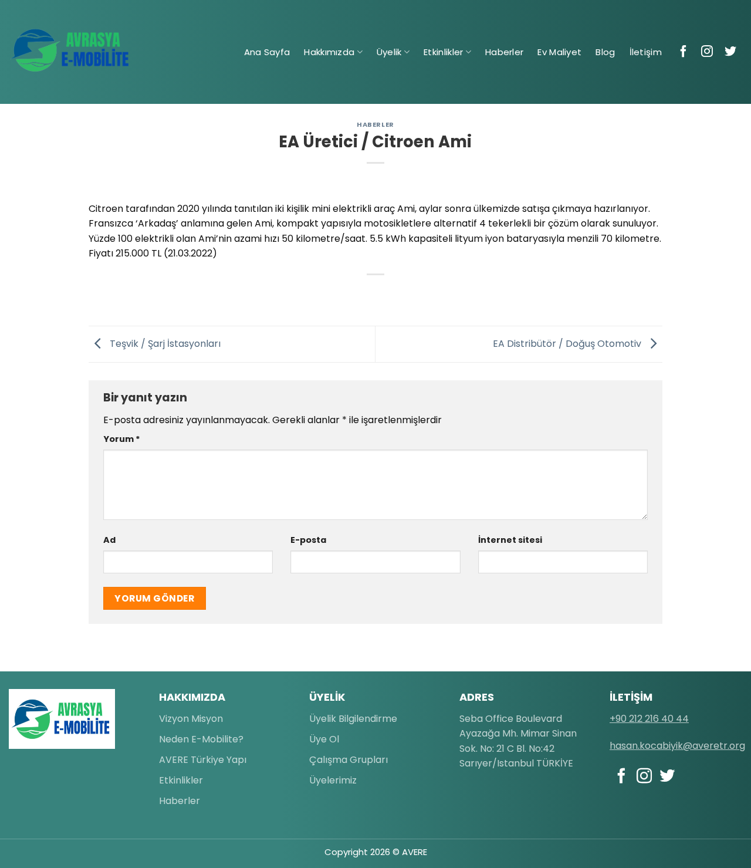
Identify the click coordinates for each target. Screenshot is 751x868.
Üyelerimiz (333, 780)
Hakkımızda (329, 52)
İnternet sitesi (510, 540)
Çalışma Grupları (348, 759)
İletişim (646, 52)
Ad (109, 540)
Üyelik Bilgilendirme (353, 718)
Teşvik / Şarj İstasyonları (164, 343)
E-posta (308, 540)
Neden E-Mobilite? (201, 739)
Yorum (121, 439)
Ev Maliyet (559, 52)
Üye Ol (324, 739)
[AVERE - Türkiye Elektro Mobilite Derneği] (70, 50)
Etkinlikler (443, 52)
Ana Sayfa (267, 52)
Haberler (504, 52)
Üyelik (389, 52)
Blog (605, 52)
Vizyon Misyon (191, 718)
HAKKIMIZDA (192, 697)
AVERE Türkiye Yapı (202, 759)
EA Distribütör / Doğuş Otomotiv (568, 343)
